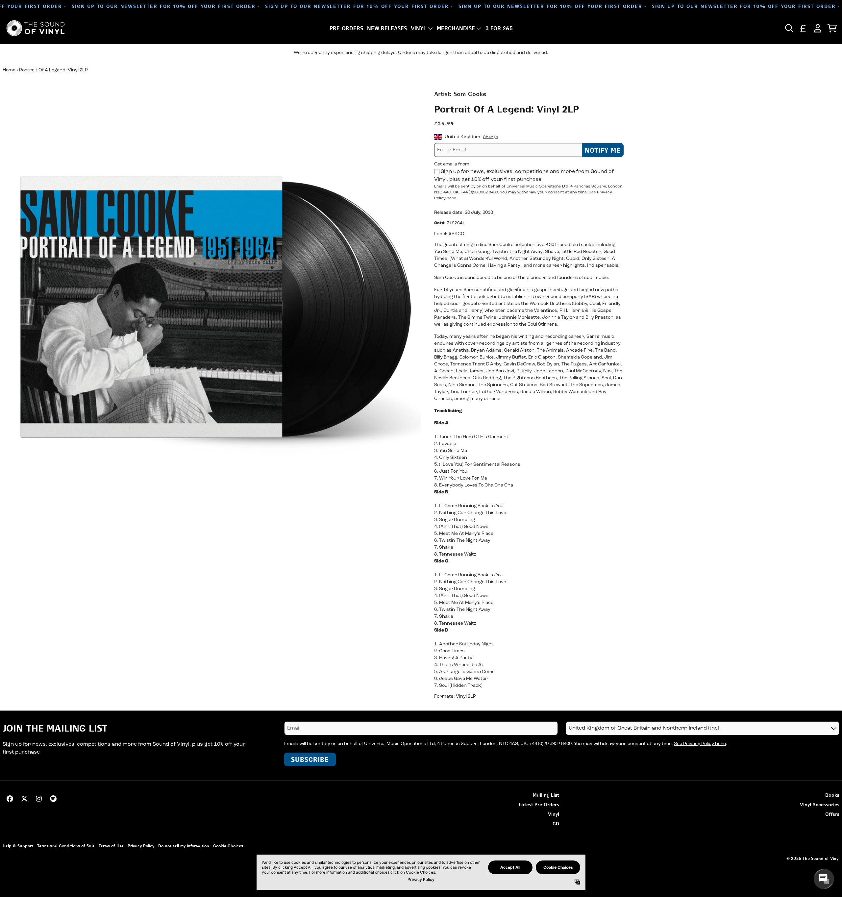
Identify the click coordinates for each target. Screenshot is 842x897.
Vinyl (553, 814)
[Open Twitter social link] (24, 798)
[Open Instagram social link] (39, 798)
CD (556, 823)
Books (832, 795)
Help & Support (18, 845)
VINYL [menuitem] (418, 28)
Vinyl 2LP (466, 696)
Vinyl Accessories (819, 804)
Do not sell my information (183, 845)
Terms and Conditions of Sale (66, 845)
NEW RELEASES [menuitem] (387, 28)
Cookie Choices (228, 845)
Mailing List (546, 795)
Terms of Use (111, 845)
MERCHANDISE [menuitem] (456, 28)
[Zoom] (212, 298)
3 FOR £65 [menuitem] (499, 28)
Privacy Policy (141, 845)
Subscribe (310, 759)
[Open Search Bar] (788, 28)
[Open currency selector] (803, 28)
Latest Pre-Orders (539, 804)
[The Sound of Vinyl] (35, 28)
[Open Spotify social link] (53, 798)
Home (9, 70)
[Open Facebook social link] (10, 798)
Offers (832, 814)
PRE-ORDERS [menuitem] (346, 28)
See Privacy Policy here (700, 743)
